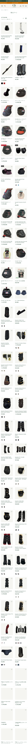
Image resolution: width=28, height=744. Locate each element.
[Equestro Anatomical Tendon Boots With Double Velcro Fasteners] (7, 312)
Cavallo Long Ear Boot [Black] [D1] (19, 180)
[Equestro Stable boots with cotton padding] (7, 539)
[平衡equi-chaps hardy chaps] (7, 694)
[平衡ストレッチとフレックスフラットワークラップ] (7, 734)
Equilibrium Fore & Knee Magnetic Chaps (20, 702)
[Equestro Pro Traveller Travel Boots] (21, 449)
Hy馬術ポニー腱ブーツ (19, 77)
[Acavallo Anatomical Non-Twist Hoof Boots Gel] (7, 28)
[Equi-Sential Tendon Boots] (21, 652)
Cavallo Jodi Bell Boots (6, 179)
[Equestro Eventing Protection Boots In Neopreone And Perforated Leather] (7, 335)
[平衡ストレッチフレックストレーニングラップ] (21, 734)
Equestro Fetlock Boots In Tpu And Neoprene (6, 389)
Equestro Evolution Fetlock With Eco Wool (6, 365)
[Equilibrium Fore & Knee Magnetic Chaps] (21, 694)
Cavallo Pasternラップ (5, 202)
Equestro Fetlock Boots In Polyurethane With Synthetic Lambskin (20, 366)
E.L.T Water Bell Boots (19, 300)
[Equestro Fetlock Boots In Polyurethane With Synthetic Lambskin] (21, 357)
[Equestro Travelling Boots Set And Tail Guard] (7, 629)
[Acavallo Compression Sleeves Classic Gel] (21, 28)
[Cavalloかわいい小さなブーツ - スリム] (7, 131)
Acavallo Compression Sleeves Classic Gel (19, 36)
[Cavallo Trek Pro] (21, 253)
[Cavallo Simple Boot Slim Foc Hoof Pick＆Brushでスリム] (21, 214)
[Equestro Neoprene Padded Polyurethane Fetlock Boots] (21, 403)
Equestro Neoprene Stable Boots (20, 435)
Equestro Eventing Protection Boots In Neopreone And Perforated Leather (6, 345)
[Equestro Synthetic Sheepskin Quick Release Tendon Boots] (21, 539)
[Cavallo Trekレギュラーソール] (7, 273)
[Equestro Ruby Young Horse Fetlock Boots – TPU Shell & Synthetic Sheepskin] (21, 470)
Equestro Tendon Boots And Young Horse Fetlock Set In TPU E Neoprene (21, 569)
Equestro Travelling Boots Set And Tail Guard (6, 637)
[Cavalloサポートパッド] (7, 253)
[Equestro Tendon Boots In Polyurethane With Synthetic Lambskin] (21, 583)
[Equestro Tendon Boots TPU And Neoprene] (7, 606)
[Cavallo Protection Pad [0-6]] (21, 194)
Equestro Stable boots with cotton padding (6, 547)
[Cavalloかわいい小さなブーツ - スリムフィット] (21, 111)
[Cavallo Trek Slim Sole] (7, 293)
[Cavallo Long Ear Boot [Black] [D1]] (21, 171)
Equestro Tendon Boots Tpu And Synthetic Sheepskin (21, 615)
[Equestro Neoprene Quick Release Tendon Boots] (7, 426)
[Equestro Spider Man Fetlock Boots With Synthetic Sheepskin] (21, 493)
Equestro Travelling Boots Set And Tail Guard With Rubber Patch (20, 638)
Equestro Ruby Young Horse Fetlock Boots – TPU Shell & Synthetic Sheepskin (21, 479)
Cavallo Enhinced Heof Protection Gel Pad (20, 139)
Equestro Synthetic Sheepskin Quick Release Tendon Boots (20, 548)
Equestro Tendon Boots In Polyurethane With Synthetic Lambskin (20, 592)
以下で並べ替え (4, 17)
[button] (25, 5)
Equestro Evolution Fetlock (20, 343)
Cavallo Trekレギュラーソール (7, 281)
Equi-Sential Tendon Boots (20, 660)
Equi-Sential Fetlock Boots (6, 660)
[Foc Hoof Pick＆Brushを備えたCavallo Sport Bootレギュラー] (7, 234)
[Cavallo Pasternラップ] (7, 194)
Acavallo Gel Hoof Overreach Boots (5, 57)
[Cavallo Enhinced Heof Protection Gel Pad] (21, 131)
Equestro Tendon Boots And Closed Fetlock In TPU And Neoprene (7, 569)
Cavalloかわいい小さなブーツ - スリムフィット (20, 120)
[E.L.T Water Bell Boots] (21, 293)
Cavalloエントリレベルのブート (6, 159)
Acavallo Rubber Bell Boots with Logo (6, 78)
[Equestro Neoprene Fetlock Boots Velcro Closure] (7, 403)
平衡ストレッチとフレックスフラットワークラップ (7, 743)
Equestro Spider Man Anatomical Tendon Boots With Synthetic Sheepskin (6, 502)
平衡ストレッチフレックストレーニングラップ (21, 743)
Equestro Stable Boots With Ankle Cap (21, 525)
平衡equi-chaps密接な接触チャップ (20, 682)
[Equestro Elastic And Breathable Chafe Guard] (21, 312)
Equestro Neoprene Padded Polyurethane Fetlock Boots (21, 412)
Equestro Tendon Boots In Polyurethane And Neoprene (6, 592)
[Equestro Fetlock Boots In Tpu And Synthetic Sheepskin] (21, 380)
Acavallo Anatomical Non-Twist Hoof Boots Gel (6, 36)
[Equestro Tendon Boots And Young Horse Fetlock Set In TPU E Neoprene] (21, 560)
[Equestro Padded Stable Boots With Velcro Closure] (7, 449)
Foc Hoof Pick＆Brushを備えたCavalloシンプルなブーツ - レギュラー (6, 222)
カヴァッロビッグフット (20, 100)
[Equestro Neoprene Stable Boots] (21, 426)
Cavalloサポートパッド (6, 261)
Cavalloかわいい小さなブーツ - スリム (6, 139)
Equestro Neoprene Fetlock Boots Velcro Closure (6, 412)
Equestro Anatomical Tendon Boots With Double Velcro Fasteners (6, 321)
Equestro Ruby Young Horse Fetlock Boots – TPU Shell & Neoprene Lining (7, 479)
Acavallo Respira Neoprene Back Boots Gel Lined (20, 57)
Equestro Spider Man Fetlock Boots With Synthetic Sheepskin (19, 502)
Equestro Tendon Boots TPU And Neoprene (7, 614)
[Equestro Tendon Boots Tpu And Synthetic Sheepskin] (21, 606)
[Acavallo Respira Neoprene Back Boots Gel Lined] (21, 49)
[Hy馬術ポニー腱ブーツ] (21, 70)
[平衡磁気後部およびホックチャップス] (21, 715)
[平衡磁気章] (7, 715)
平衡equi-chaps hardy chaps (5, 702)
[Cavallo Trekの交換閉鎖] (21, 273)
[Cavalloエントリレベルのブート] (7, 150)
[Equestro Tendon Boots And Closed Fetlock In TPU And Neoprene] (7, 560)
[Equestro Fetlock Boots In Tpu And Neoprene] (7, 380)
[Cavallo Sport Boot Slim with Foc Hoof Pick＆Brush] (21, 234)
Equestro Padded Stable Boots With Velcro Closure (6, 458)
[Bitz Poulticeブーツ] (7, 93)
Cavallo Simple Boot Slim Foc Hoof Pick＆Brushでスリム (21, 223)
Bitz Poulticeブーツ (5, 100)
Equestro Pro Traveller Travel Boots (19, 458)
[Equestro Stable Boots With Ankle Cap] (21, 516)
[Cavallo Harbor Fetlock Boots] (21, 150)
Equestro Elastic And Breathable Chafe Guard (20, 321)
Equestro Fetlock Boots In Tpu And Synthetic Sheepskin (20, 389)
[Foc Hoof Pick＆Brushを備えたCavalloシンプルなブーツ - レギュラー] (7, 214)
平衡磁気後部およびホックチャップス (21, 723)
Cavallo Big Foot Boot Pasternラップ (5, 119)
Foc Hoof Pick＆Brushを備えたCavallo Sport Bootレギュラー (7, 242)
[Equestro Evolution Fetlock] (21, 335)
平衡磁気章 (3, 722)
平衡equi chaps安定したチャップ (7, 682)
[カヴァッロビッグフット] (21, 93)
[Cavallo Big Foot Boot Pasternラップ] (7, 111)
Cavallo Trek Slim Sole (5, 300)
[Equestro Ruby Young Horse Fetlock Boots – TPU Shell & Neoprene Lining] (7, 470)
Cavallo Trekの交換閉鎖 (20, 280)
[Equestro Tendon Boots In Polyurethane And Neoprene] (7, 583)
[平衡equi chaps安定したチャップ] (7, 674)
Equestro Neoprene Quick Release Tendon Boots (6, 435)
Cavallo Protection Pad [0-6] (20, 203)
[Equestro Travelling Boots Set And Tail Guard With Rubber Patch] (21, 629)
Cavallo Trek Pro (18, 261)
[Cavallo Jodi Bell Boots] (7, 171)
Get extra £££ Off (14, 2)
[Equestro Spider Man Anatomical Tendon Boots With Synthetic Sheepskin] (7, 493)
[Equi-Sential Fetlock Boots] (7, 652)
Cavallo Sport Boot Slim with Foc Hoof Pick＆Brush (21, 242)
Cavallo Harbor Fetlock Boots (20, 159)
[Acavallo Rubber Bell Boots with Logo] (7, 70)
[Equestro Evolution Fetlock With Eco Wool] (7, 357)
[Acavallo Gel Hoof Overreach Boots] (7, 49)
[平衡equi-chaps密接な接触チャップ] (21, 674)
